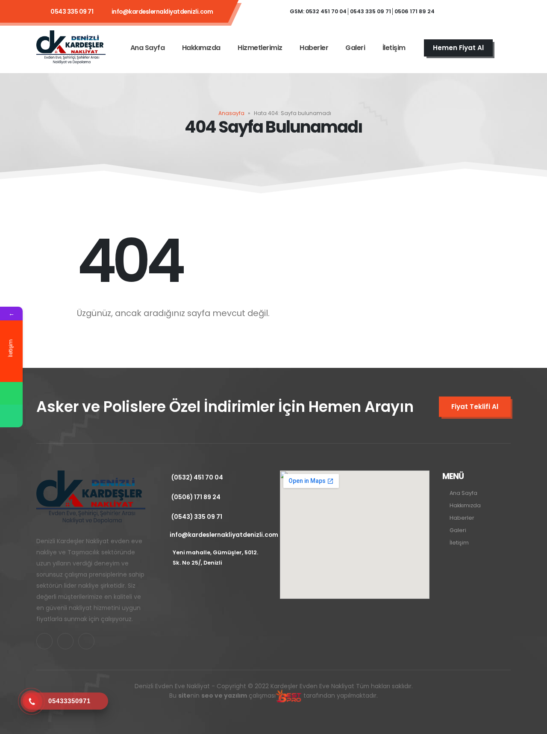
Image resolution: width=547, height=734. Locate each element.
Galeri (355, 48)
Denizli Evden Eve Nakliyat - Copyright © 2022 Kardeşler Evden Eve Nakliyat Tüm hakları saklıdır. (274, 691)
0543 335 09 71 (71, 11)
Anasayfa (231, 113)
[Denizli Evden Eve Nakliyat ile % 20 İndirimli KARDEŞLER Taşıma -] (71, 47)
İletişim (394, 48)
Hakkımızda (201, 48)
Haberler (314, 48)
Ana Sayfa (147, 48)
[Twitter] (477, 11)
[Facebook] (454, 11)
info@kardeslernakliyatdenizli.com (162, 11)
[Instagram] (500, 11)
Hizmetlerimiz (260, 48)
